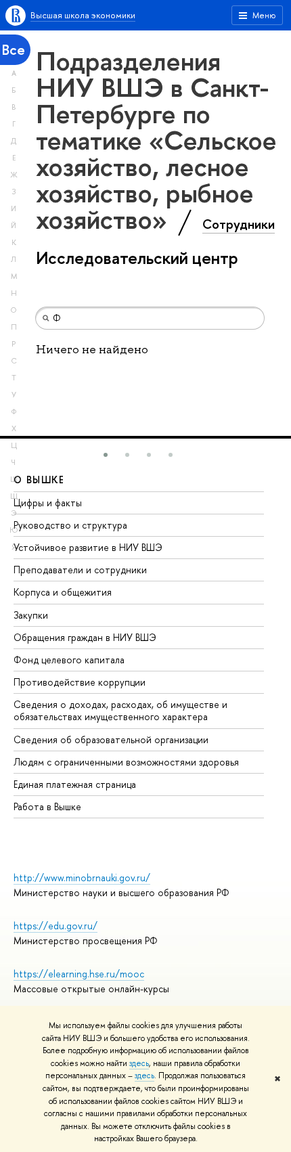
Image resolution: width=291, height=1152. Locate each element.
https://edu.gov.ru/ (55, 925)
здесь (139, 1063)
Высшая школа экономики (82, 15)
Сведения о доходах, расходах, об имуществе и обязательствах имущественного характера (120, 710)
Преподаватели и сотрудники (80, 569)
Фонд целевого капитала (69, 659)
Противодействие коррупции (80, 681)
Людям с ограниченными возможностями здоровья (126, 761)
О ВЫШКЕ (39, 479)
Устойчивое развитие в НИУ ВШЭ (88, 547)
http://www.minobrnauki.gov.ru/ (82, 877)
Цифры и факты (48, 502)
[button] (105, 455)
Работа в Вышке (47, 806)
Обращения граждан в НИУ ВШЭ (85, 637)
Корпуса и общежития (63, 591)
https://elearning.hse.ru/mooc (79, 973)
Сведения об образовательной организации (111, 739)
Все (13, 50)
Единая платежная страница (75, 784)
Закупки (31, 614)
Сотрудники (238, 224)
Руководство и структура (70, 524)
